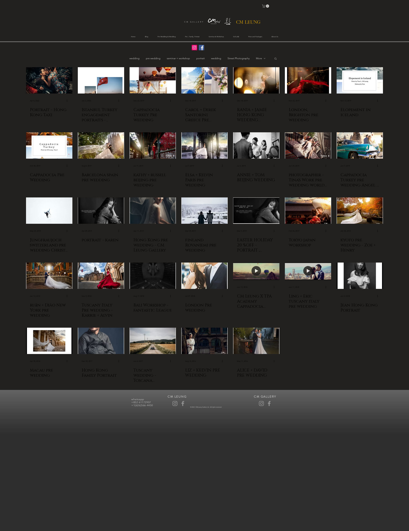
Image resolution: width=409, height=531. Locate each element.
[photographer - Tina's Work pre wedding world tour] (308, 145)
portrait (200, 58)
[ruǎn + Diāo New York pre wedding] (49, 276)
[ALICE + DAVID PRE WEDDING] (256, 341)
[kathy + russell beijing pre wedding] (153, 145)
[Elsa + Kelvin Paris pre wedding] (204, 145)
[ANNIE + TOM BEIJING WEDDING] (256, 145)
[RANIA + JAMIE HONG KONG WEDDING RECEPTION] (256, 80)
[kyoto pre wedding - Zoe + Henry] (360, 210)
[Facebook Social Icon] (201, 47)
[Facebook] (182, 403)
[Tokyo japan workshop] (308, 210)
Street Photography (239, 58)
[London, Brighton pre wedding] (308, 80)
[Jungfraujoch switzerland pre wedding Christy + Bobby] (49, 210)
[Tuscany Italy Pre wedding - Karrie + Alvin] (101, 276)
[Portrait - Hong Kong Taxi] (49, 80)
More (259, 58)
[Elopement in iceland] (360, 80)
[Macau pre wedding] (49, 341)
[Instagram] (175, 403)
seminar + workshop (178, 58)
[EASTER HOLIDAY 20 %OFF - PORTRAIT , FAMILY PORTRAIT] (256, 210)
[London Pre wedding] (204, 276)
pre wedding (153, 58)
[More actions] (68, 101)
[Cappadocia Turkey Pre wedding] (153, 80)
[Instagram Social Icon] (194, 47)
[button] (266, 6)
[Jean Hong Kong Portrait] (360, 276)
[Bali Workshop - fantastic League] (153, 276)
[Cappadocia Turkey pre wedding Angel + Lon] (360, 145)
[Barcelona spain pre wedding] (101, 145)
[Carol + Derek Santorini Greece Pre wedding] (204, 80)
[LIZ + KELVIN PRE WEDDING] (204, 341)
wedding (134, 58)
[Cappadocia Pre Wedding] (49, 145)
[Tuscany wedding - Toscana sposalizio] (153, 341)
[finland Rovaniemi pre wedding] (204, 210)
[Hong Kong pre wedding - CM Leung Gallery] (153, 210)
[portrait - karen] (101, 210)
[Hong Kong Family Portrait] (101, 341)
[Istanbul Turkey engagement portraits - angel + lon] (101, 80)
